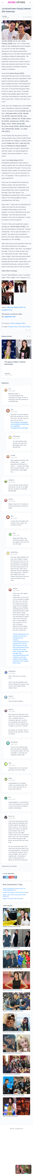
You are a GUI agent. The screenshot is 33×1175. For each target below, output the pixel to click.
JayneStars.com (9, 316)
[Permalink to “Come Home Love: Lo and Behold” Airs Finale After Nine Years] (16, 1064)
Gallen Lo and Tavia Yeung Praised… (12, 947)
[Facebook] (4, 877)
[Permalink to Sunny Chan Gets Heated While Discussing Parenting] (16, 1085)
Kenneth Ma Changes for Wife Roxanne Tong (15, 892)
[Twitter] (7, 877)
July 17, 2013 (14, 744)
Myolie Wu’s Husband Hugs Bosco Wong (13, 1011)
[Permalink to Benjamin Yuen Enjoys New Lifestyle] (16, 917)
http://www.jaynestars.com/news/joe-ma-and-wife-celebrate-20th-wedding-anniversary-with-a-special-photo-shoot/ (21, 659)
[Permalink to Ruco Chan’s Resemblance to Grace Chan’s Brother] (16, 1022)
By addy (4, 16)
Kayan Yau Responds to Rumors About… (13, 990)
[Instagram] (15, 877)
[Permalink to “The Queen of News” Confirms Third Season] (16, 349)
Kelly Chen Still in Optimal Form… (11, 1116)
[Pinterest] (10, 877)
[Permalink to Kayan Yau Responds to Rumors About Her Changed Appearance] (16, 980)
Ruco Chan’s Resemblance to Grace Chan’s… (14, 1032)
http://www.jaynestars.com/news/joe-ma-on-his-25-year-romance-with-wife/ (21, 643)
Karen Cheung (26, 326)
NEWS (23, 323)
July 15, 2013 (14, 457)
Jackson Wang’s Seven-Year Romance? (12, 1053)
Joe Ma (20, 326)
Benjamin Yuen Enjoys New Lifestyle (12, 898)
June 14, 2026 (8, 375)
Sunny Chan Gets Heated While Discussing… (14, 1095)
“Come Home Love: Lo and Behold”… (12, 1074)
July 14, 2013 (16, 590)
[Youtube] (13, 877)
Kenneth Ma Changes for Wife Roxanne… (13, 968)
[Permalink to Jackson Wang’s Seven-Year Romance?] (16, 1043)
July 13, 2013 (5, 17)
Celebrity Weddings (15, 323)
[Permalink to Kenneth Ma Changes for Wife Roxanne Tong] (16, 959)
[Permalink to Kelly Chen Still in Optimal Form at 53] (16, 1106)
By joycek (7, 373)
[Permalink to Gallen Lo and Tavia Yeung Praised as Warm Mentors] (16, 938)
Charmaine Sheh (12, 326)
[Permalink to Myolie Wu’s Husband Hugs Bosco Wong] (16, 1001)
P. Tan (10, 778)
